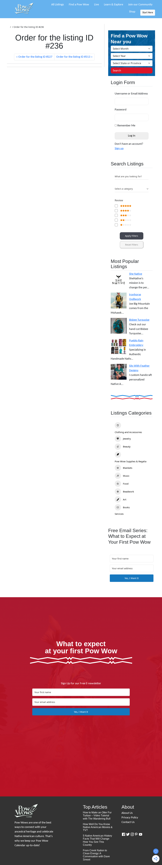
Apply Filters (131, 235)
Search (117, 70)
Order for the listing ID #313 (73, 56)
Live (96, 4)
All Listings (57, 4)
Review (119, 200)
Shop (132, 11)
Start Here (147, 12)
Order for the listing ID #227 (35, 56)
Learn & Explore (113, 4)
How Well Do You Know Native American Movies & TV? (97, 827)
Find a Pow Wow (79, 4)
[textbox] (124, 188)
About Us (127, 813)
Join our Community (140, 4)
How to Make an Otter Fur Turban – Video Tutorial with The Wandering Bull (97, 815)
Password (120, 109)
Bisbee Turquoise (139, 320)
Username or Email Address (131, 93)
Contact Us (128, 822)
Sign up (119, 148)
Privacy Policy (130, 817)
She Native (135, 274)
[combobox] (132, 189)
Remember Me (126, 125)
